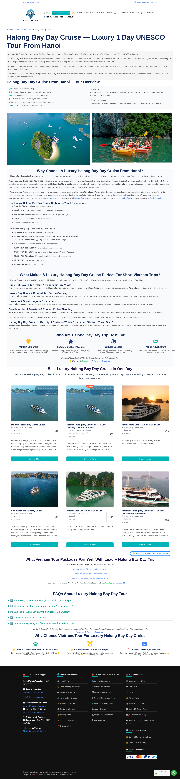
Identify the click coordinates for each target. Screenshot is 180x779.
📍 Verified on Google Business (144, 649)
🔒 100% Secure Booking (136, 742)
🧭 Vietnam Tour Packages (82, 13)
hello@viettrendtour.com (33, 697)
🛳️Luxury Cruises (99, 709)
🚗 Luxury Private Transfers (126, 13)
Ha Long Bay (78, 198)
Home (9, 29)
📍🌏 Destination (64, 726)
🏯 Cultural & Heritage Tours (103, 698)
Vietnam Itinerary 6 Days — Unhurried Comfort (90, 574)
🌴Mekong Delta (64, 714)
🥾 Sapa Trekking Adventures (69, 686)
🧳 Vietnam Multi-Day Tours (103, 703)
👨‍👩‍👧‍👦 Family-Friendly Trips (101, 692)
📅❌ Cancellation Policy (136, 714)
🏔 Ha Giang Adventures (67, 692)
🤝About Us (70, 17)
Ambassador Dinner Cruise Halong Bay (141, 425)
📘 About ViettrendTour (135, 681)
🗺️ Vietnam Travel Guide (53, 17)
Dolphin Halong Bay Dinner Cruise (28, 425)
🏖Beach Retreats (99, 720)
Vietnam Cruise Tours (22, 29)
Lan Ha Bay (125, 198)
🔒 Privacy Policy (133, 698)
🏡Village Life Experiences (102, 714)
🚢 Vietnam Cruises (61, 13)
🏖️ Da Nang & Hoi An (66, 709)
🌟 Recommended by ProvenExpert (90, 649)
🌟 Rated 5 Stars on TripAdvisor (139, 737)
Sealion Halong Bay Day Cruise (26, 511)
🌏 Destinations (147, 13)
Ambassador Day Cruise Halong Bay (84, 511)
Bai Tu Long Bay (157, 198)
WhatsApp (86, 361)
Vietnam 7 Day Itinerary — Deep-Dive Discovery (90, 578)
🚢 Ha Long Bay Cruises (67, 698)
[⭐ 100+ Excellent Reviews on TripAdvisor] (35, 644)
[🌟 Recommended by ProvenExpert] (90, 644)
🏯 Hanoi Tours (63, 681)
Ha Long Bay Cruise (76, 430)
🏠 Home (47, 13)
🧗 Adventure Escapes (101, 686)
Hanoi (51, 198)
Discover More (35, 459)
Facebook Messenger (102, 361)
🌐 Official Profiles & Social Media (36, 731)
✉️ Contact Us (132, 686)
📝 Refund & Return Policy (137, 709)
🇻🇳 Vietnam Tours (104, 13)
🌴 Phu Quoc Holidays (66, 720)
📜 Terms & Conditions (135, 703)
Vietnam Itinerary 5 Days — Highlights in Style (90, 569)
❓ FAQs (129, 692)
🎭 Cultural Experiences (101, 681)
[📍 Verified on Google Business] (144, 644)
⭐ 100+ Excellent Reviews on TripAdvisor (35, 649)
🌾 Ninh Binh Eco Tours (66, 703)
